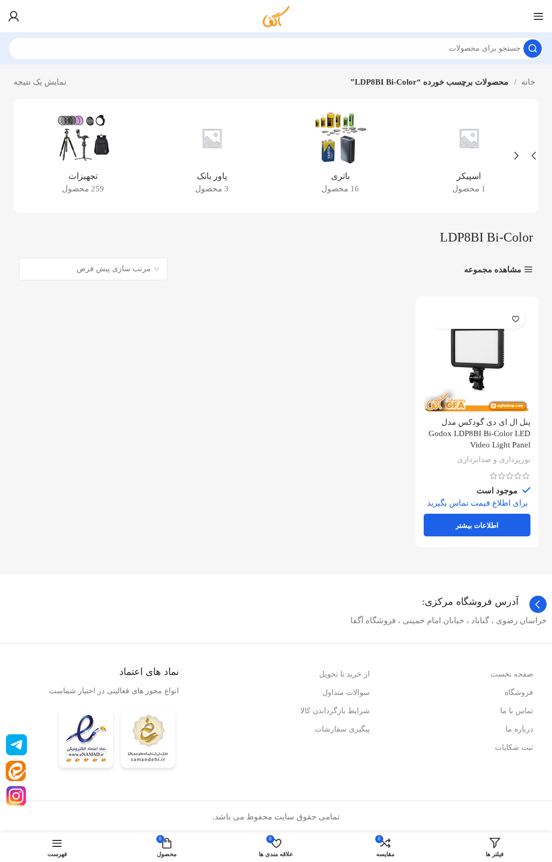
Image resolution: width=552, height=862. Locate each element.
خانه (527, 82)
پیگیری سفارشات (342, 729)
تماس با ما (516, 711)
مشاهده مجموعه (492, 269)
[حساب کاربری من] (13, 16)
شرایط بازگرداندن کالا (335, 711)
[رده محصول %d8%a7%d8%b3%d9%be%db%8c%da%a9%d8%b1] (469, 156)
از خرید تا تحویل (344, 674)
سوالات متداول (346, 692)
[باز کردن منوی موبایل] (538, 16)
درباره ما (519, 729)
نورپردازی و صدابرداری (493, 459)
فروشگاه (519, 692)
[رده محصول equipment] (83, 156)
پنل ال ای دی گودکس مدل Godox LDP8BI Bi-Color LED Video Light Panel (479, 433)
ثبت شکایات (514, 747)
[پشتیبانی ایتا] (15, 771)
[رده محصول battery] (340, 156)
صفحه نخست (512, 674)
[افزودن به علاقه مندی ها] (515, 319)
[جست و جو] (532, 48)
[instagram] (16, 796)
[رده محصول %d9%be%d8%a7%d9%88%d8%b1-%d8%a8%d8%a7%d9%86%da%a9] (212, 156)
